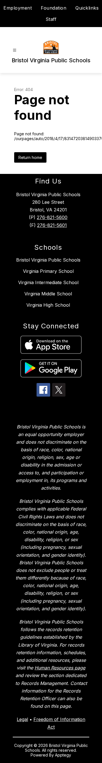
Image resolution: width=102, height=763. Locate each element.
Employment (17, 8)
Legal (22, 719)
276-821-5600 (52, 217)
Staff (51, 19)
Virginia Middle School (48, 294)
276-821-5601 (52, 225)
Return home (30, 157)
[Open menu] (14, 50)
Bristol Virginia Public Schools (48, 260)
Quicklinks (87, 8)
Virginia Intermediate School (48, 282)
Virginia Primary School (48, 271)
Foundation (53, 8)
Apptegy (63, 755)
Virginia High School (48, 305)
